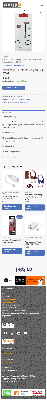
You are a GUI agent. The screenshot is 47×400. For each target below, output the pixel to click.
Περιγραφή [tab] (6, 112)
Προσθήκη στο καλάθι (14, 87)
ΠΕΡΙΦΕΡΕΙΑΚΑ (15, 59)
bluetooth (11, 102)
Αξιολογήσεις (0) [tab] (9, 117)
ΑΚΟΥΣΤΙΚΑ (26, 59)
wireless (18, 102)
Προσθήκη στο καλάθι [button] (10, 207)
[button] (41, 13)
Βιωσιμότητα (7, 359)
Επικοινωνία (7, 362)
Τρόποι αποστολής (9, 302)
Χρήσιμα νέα (7, 348)
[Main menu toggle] (42, 4)
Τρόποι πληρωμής (9, 299)
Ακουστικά (24, 102)
